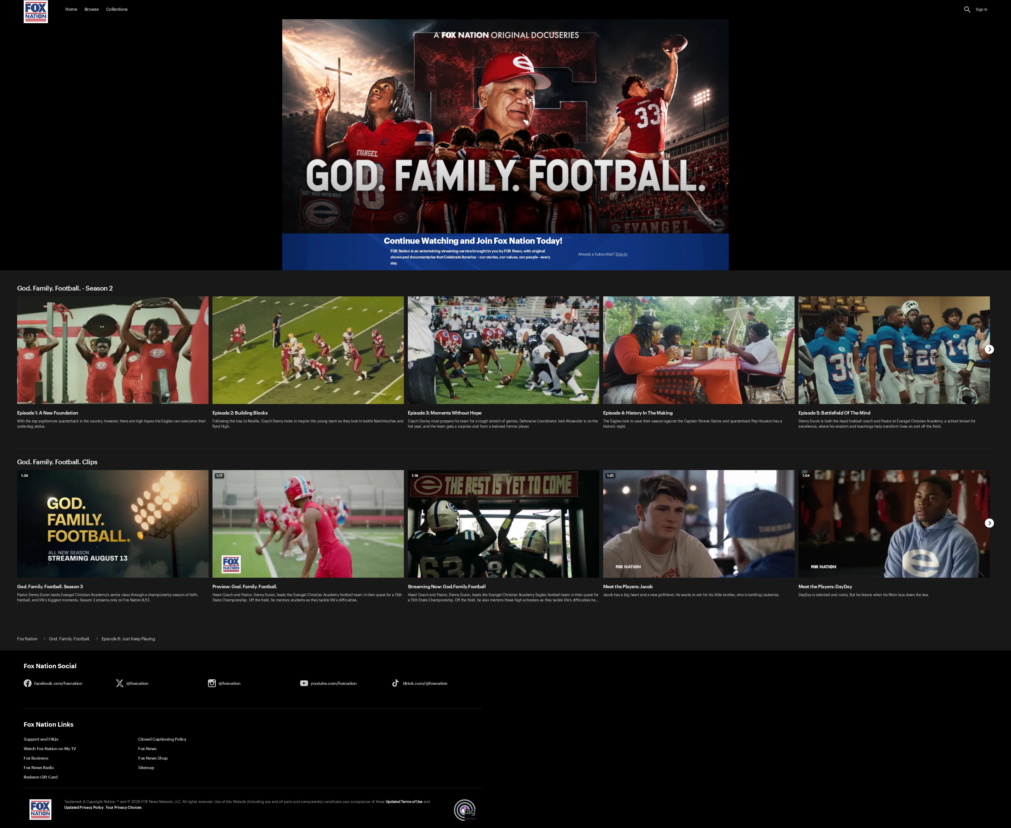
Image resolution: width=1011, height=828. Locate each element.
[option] (114, 366)
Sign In (621, 254)
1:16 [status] (415, 475)
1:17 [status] (219, 475)
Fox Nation (27, 639)
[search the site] (967, 9)
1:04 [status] (806, 475)
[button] (967, 9)
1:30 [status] (24, 475)
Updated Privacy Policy (84, 808)
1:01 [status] (610, 475)
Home (71, 9)
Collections (117, 9)
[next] (989, 350)
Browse (92, 9)
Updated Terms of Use (404, 802)
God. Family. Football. (69, 639)
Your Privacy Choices (123, 808)
